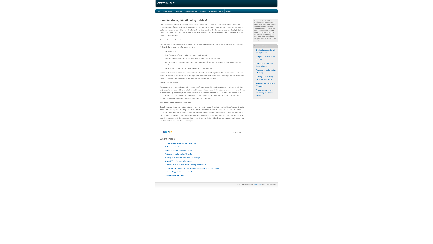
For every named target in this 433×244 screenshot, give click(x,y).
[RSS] (171, 132)
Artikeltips (203, 11)
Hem (158, 11)
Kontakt (228, 11)
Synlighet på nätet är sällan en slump (178, 147)
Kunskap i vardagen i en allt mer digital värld (180, 143)
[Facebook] (164, 132)
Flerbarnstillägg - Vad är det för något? (178, 172)
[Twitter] (166, 132)
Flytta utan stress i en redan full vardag (178, 154)
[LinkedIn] (168, 132)
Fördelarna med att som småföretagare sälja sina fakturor (264, 92)
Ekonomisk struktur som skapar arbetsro (179, 150)
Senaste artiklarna (168, 11)
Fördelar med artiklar (191, 11)
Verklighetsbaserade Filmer (174, 175)
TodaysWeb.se (257, 184)
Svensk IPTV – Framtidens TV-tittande (178, 161)
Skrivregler (179, 11)
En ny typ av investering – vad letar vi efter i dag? (182, 157)
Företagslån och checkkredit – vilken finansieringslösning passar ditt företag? (192, 168)
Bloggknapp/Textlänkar (216, 11)
